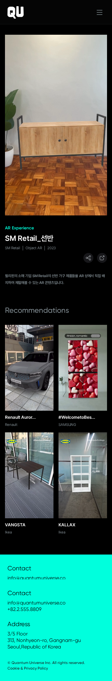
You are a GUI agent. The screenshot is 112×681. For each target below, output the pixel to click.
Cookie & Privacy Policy (27, 668)
